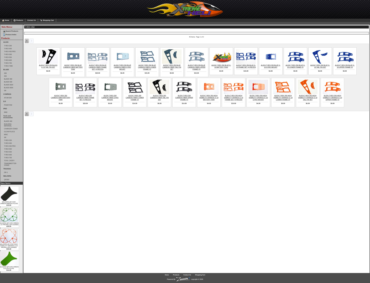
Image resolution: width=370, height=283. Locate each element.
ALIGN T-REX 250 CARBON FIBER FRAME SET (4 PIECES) (85, 98)
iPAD (5, 108)
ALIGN (5, 42)
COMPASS (7, 94)
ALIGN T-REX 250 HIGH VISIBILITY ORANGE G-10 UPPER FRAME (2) (332, 98)
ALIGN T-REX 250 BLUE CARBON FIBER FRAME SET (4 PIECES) (98, 67)
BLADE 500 (8, 82)
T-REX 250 (8, 46)
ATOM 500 (8, 98)
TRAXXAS (7, 169)
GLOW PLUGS (9, 131)
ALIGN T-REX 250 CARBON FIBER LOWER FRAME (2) (135, 98)
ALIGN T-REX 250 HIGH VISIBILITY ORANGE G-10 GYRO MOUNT (258, 98)
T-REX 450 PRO (10, 51)
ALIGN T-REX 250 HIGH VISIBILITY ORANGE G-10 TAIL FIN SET (307, 98)
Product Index (10, 34)
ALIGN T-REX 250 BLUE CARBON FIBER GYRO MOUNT (122, 67)
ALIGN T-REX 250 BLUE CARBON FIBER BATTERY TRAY (73, 67)
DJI (4, 101)
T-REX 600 (8, 60)
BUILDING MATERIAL (8, 125)
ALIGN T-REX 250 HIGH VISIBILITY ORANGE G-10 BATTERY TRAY (208, 98)
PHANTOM (8, 105)
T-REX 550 (8, 57)
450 (5, 76)
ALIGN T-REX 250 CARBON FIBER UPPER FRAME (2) (184, 98)
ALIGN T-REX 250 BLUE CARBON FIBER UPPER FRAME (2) (196, 67)
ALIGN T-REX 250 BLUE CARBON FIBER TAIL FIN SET (172, 67)
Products (19, 20)
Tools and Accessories (8, 116)
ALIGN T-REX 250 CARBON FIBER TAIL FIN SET (159, 98)
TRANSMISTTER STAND (10, 164)
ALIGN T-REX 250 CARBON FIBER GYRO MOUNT (110, 98)
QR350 (6, 179)
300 (5, 73)
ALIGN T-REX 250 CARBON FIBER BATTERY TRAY (60, 98)
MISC (6, 134)
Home (6, 20)
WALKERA (7, 176)
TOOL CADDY (9, 160)
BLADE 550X (8, 85)
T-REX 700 (8, 63)
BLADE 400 (8, 79)
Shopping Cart (48, 20)
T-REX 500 (8, 54)
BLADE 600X (8, 88)
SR (5, 90)
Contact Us (31, 20)
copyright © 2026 (185, 279)
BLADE (6, 69)
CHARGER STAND (11, 129)
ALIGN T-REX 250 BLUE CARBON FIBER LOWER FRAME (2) (147, 67)
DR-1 (6, 172)
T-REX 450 (8, 48)
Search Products (11, 31)
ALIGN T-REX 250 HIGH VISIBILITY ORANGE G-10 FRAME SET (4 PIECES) (233, 98)
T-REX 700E (8, 66)
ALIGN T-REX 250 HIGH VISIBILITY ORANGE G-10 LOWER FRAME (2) (283, 98)
